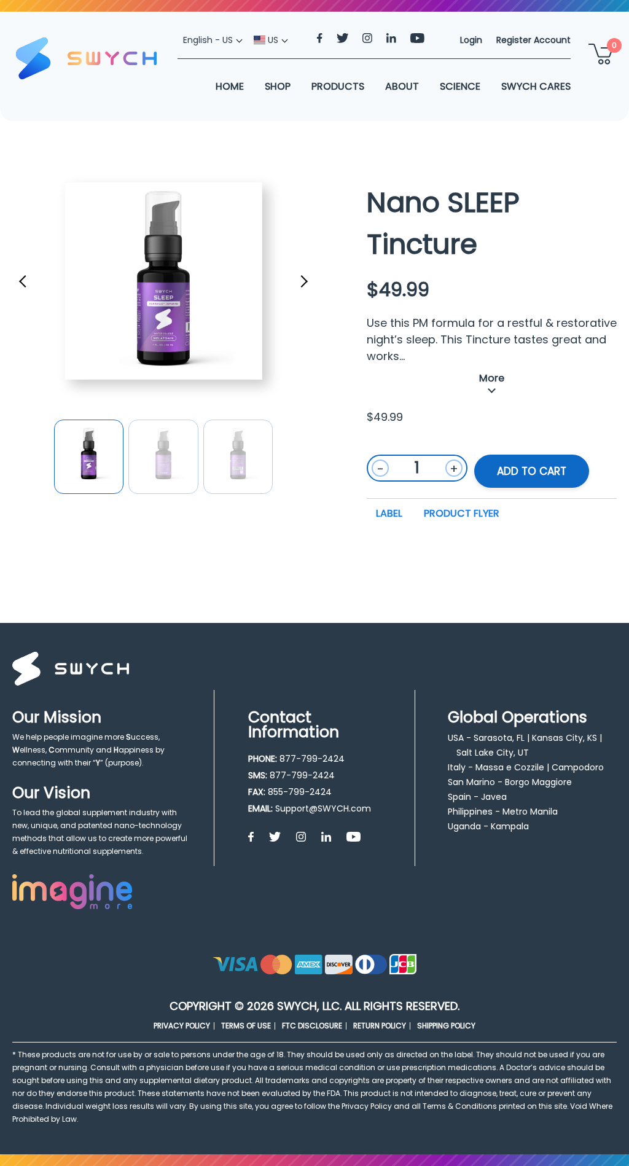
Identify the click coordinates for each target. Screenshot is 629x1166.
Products (337, 86)
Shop (278, 86)
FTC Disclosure (312, 1025)
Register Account (533, 40)
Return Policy (379, 1025)
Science (460, 86)
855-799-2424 (300, 792)
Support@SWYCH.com (323, 808)
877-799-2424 (312, 759)
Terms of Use (246, 1025)
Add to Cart (531, 471)
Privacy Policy (182, 1025)
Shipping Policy (446, 1025)
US (271, 40)
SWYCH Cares (536, 86)
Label (389, 513)
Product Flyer (461, 513)
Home (230, 86)
